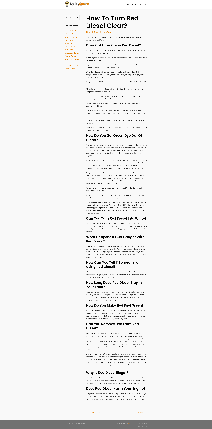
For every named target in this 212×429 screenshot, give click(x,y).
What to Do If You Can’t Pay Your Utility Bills (71, 40)
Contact (143, 4)
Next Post (140, 412)
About (127, 4)
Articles (134, 4)
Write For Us (132, 423)
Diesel (88, 32)
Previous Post (95, 412)
